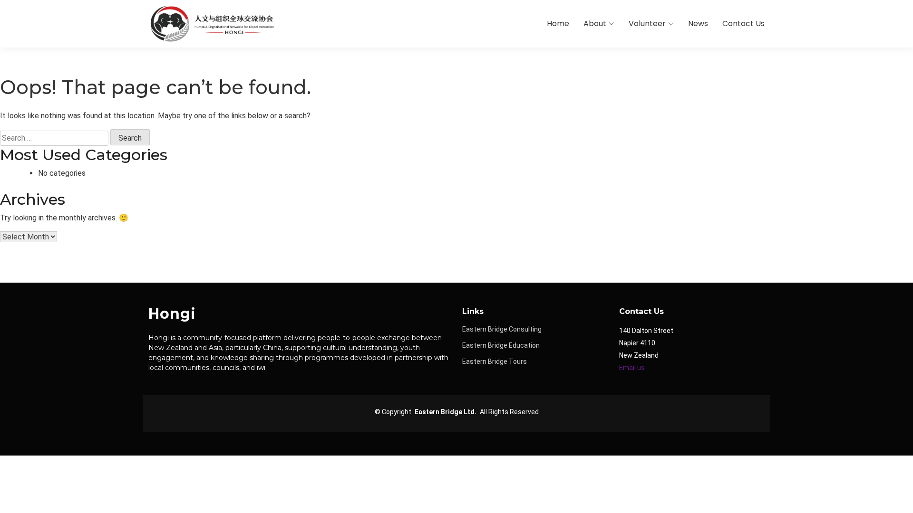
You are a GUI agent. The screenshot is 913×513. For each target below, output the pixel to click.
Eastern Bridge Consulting (502, 329)
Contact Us (743, 23)
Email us (632, 367)
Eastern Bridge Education (501, 345)
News (698, 23)
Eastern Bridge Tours (494, 361)
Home (558, 23)
